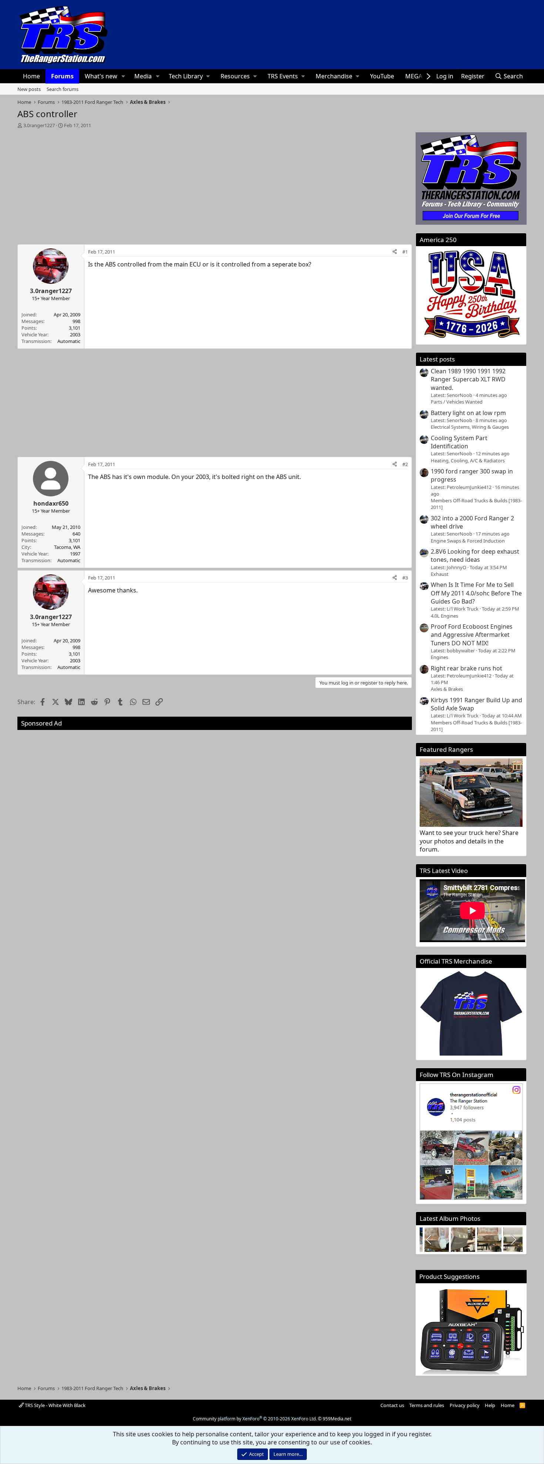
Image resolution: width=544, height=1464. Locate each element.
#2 (405, 464)
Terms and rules (426, 1405)
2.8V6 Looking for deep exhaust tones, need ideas (475, 555)
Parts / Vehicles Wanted (457, 401)
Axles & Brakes (447, 689)
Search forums (62, 89)
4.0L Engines (444, 615)
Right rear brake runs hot (466, 668)
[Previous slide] (429, 1240)
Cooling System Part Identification (459, 442)
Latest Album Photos (450, 1218)
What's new (101, 76)
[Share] (395, 251)
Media (143, 76)
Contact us (392, 1405)
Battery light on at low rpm (468, 413)
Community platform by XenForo (255, 1419)
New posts (29, 89)
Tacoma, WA (67, 547)
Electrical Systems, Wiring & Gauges (470, 427)
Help (490, 1405)
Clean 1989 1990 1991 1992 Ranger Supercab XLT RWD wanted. (468, 379)
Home (31, 76)
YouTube (382, 76)
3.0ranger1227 (39, 125)
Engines (439, 657)
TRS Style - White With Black (54, 1405)
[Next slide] (513, 1240)
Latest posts (437, 359)
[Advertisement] (214, 184)
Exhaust (440, 574)
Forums (62, 76)
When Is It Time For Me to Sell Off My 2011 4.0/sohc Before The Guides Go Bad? (476, 593)
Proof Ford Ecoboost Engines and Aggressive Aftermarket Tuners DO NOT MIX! (472, 634)
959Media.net (337, 1419)
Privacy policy (465, 1405)
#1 (405, 251)
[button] (123, 76)
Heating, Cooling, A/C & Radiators (468, 460)
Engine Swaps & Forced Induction (468, 540)
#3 (405, 577)
